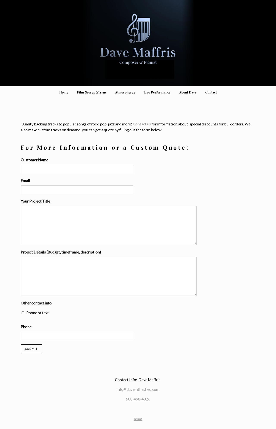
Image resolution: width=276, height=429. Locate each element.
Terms (138, 419)
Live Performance (157, 92)
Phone (26, 326)
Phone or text (37, 312)
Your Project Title (35, 201)
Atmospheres (125, 92)
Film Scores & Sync (92, 92)
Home (63, 92)
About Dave (188, 92)
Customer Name (34, 159)
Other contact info (36, 303)
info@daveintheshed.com (138, 389)
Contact (211, 92)
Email (25, 180)
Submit (31, 348)
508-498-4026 (138, 399)
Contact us (142, 124)
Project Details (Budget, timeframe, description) (61, 252)
